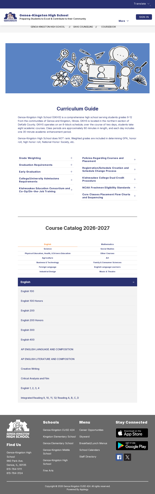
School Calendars (89, 449)
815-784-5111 (14, 469)
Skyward (84, 436)
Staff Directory (87, 456)
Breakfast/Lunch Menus (93, 443)
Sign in (144, 16)
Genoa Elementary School (58, 443)
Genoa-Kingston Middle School (56, 451)
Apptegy (84, 489)
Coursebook (108, 26)
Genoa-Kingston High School (48, 26)
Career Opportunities (91, 429)
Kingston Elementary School (59, 436)
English (25, 282)
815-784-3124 (15, 473)
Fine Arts (48, 470)
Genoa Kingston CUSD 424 (59, 429)
